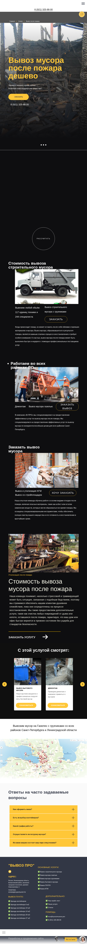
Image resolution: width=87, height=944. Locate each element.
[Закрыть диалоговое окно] (83, 3)
